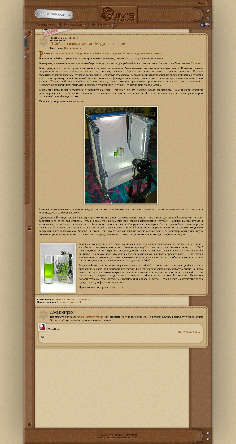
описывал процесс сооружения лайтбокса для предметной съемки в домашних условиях (107, 53)
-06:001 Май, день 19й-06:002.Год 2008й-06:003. (64, 39)
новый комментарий (90, 316)
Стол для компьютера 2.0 (69, 302)
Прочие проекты (72, 48)
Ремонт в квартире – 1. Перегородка (73, 299)
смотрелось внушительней (71, 71)
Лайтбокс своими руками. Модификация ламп (89, 43)
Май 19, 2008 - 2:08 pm (189, 332)
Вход (201, 3)
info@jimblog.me (54, 14)
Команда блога (73, 24)
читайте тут (117, 287)
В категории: (65, 48)
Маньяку (196, 63)
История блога (101, 24)
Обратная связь (45, 24)
